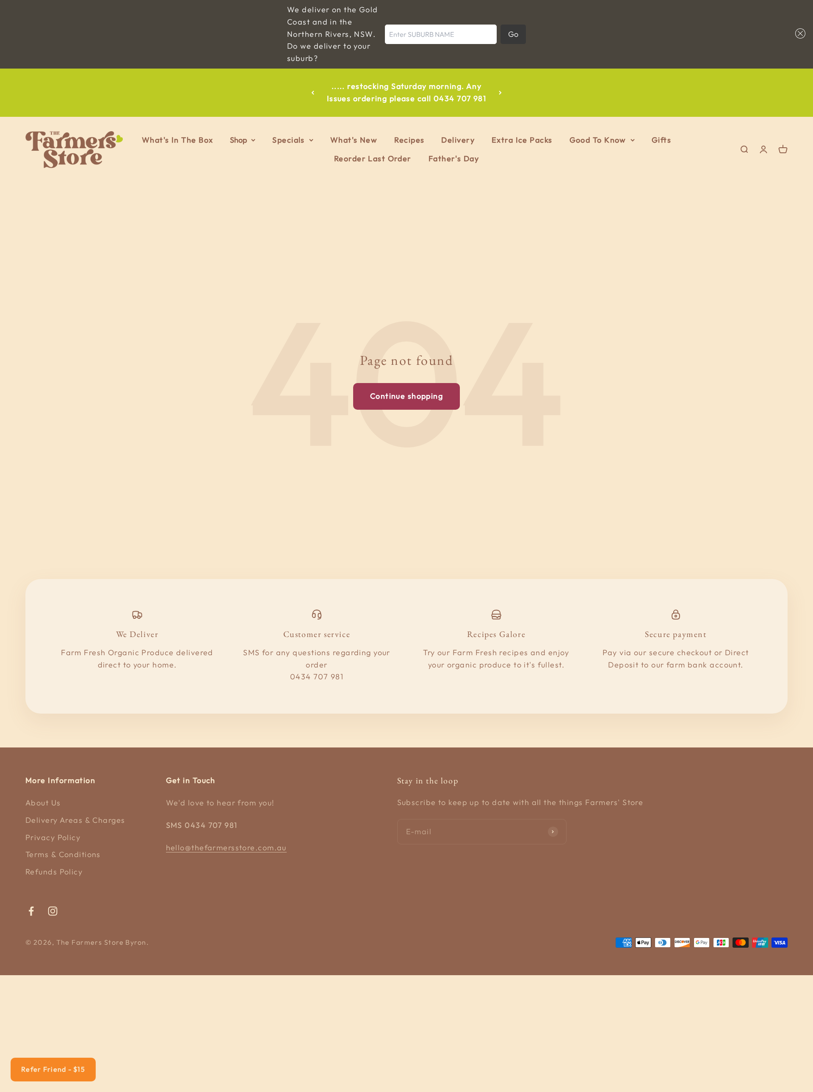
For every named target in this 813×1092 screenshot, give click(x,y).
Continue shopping (406, 396)
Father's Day (454, 159)
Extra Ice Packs (522, 140)
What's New (353, 140)
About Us (43, 803)
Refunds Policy (54, 872)
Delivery (458, 140)
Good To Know (598, 140)
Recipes (409, 140)
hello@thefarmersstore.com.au (226, 847)
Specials (288, 140)
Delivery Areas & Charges (75, 820)
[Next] (500, 92)
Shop (238, 140)
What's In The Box (177, 140)
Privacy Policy (52, 837)
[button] (798, 33)
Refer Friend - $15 (53, 1069)
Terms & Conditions (63, 854)
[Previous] (312, 92)
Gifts (661, 140)
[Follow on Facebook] (31, 911)
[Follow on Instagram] (52, 911)
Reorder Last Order (373, 159)
